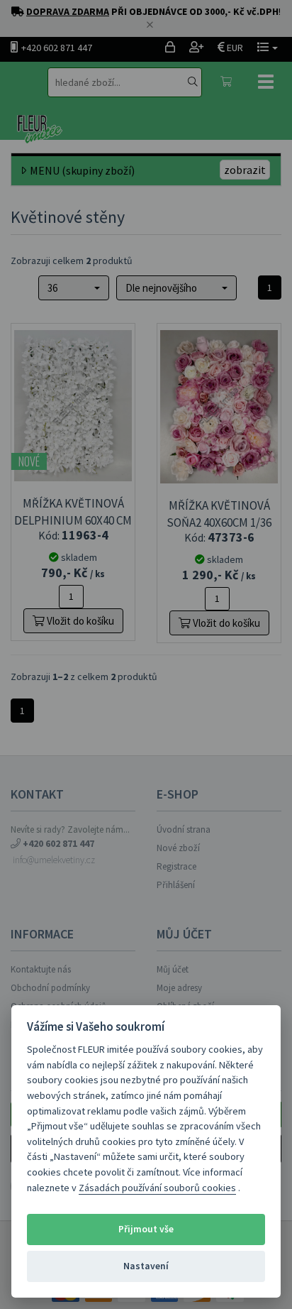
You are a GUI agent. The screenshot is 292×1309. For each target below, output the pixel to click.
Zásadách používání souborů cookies (157, 1187)
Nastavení (146, 1266)
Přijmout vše (146, 1229)
